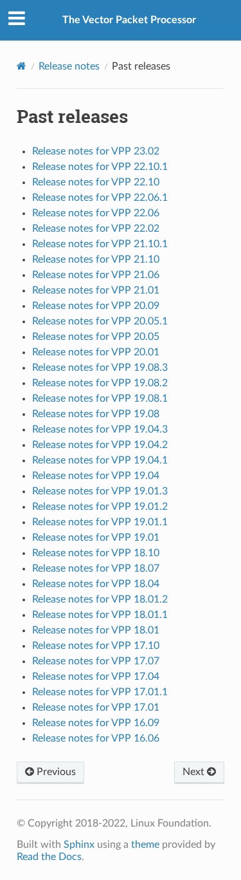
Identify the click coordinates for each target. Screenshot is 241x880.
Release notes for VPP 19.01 (95, 537)
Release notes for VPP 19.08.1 (100, 398)
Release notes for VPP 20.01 (95, 352)
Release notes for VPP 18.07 (95, 568)
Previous (55, 772)
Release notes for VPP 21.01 (95, 290)
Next (195, 772)
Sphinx (79, 844)
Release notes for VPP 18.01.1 (100, 615)
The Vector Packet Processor (129, 20)
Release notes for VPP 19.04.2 (100, 445)
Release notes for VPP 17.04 (95, 676)
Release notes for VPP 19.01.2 (100, 506)
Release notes (69, 66)
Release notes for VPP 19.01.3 (100, 491)
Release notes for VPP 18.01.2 (100, 599)
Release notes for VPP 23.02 (95, 151)
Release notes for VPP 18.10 (95, 553)
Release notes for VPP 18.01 (95, 630)
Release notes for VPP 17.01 (95, 707)
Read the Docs (49, 857)
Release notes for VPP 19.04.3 (100, 429)
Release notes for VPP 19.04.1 (100, 460)
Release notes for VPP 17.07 (95, 661)
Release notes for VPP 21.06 (95, 275)
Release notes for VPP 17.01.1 (100, 692)
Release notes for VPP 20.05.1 (100, 321)
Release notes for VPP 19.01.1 (100, 522)
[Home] (21, 66)
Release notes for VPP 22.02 (95, 228)
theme (145, 844)
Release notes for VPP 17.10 (95, 646)
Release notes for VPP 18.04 (95, 584)
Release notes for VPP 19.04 (95, 476)
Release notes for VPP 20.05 (95, 337)
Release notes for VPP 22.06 (95, 213)
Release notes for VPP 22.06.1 (100, 197)
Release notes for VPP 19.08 (95, 414)
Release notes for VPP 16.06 (95, 738)
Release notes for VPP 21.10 (95, 259)
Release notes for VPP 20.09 (95, 306)
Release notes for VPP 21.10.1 (100, 244)
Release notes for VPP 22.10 (95, 182)
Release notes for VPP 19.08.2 (100, 383)
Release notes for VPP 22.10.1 (100, 167)
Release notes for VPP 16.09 (95, 723)
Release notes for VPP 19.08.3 (100, 367)
